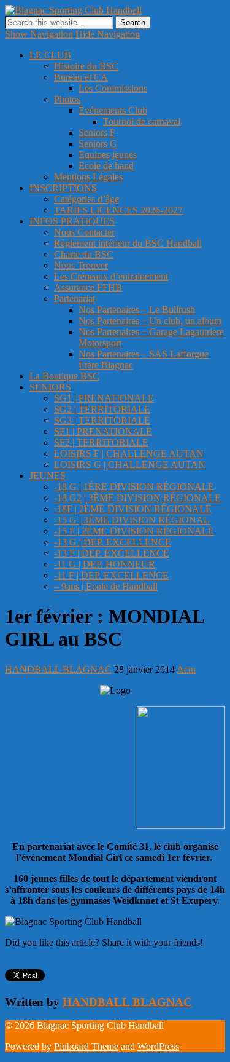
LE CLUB (50, 55)
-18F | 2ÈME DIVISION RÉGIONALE (133, 509)
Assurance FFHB (88, 287)
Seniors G (98, 143)
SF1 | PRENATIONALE (103, 431)
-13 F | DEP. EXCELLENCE (111, 553)
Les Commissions (113, 88)
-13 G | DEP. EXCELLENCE (112, 542)
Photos (67, 99)
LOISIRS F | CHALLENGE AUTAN (129, 453)
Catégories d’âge (86, 199)
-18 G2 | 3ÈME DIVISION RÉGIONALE (137, 498)
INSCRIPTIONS (63, 188)
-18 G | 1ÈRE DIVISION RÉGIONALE (134, 486)
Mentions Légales (88, 177)
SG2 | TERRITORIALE (102, 409)
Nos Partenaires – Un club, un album (150, 320)
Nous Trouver (81, 265)
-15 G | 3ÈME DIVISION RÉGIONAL (132, 520)
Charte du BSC (83, 254)
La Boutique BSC (64, 376)
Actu (186, 669)
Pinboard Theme (86, 1046)
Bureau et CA (81, 77)
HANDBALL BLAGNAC (58, 669)
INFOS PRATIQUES (72, 221)
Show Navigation (39, 34)
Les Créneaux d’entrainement (111, 276)
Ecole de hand (106, 165)
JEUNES (47, 475)
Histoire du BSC (86, 66)
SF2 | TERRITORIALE (101, 442)
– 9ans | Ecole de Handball (106, 586)
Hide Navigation (107, 34)
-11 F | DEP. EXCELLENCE (111, 575)
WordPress (158, 1046)
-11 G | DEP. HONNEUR (104, 564)
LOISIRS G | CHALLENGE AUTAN (129, 464)
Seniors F (97, 132)
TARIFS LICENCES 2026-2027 (118, 210)
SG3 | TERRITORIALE (102, 420)
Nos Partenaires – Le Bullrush (137, 309)
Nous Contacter (84, 232)
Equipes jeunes (108, 154)
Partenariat (74, 298)
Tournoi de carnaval (141, 121)
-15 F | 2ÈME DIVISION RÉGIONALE (134, 531)
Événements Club (113, 110)
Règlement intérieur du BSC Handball (128, 243)
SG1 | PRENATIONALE (104, 398)
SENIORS (50, 387)
